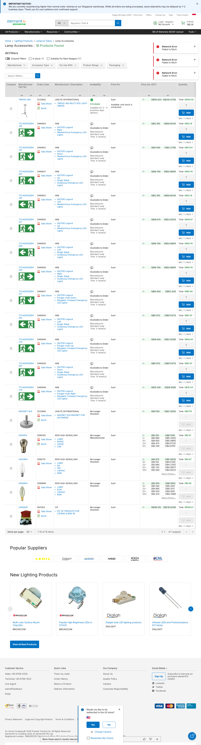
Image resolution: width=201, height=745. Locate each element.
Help (171, 15)
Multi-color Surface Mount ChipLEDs (26, 624)
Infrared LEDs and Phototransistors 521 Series (170, 624)
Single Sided (63, 180)
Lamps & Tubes (44, 40)
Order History (61, 678)
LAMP (60, 439)
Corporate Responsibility (115, 688)
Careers (107, 683)
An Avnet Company (14, 731)
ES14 (59, 489)
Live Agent (10, 683)
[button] (12, 31)
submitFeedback (13, 688)
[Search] (118, 23)
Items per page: (16, 531)
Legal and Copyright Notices (39, 719)
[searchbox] (91, 23)
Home (8, 40)
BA (58, 465)
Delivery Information (64, 688)
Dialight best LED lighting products (123, 622)
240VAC (61, 470)
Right (59, 130)
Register (169, 22)
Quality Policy (110, 678)
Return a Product (62, 683)
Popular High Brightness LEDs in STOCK (75, 624)
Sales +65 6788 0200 (16, 673)
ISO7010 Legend (65, 127)
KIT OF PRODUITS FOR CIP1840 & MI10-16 (68, 512)
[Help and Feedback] (192, 736)
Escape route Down (66, 297)
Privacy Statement (13, 719)
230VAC (61, 492)
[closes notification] (197, 4)
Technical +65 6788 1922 (18, 678)
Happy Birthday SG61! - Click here (127, 15)
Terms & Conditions (64, 719)
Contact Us (160, 15)
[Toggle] (7, 58)
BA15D (60, 441)
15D (59, 468)
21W (59, 446)
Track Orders (182, 15)
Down (60, 154)
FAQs (8, 693)
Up (58, 177)
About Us (108, 673)
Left (59, 201)
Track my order (62, 673)
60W (59, 473)
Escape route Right (66, 393)
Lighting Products (23, 40)
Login (161, 22)
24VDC (60, 444)
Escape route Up (65, 345)
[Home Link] (16, 23)
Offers (149, 15)
